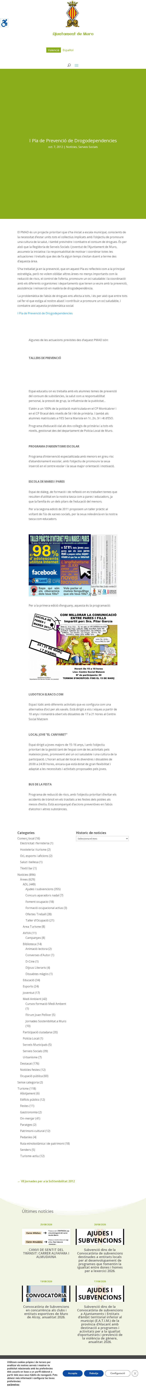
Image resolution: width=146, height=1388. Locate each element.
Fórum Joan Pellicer (38, 1015)
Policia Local (31, 1038)
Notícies (71, 147)
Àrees (24, 879)
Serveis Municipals (35, 1045)
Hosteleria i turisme (33, 850)
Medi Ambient (32, 999)
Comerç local (25, 838)
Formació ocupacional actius (44, 908)
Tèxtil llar (26, 868)
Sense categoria (28, 1082)
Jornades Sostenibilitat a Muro (45, 1021)
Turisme (23, 1089)
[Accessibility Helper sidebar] (4, 23)
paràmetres (13, 1384)
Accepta (72, 1373)
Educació (28, 980)
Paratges (26, 1125)
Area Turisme (32, 927)
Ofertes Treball (35, 914)
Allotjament (27, 1093)
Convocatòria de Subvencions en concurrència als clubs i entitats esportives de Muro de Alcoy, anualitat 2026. (46, 1311)
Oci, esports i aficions (34, 856)
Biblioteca (29, 944)
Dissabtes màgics (37, 974)
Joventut (28, 993)
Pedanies (26, 1137)
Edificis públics (29, 1100)
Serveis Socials (88, 147)
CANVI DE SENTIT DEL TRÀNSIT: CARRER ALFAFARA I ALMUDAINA (46, 1253)
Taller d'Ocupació (37, 920)
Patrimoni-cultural (32, 1131)
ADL (25, 884)
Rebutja (93, 1373)
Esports (28, 986)
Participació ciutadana (37, 1032)
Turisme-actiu (29, 1156)
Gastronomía (29, 1112)
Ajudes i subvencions (39, 889)
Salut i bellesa (29, 862)
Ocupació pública (31, 1076)
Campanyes (33, 938)
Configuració (117, 1373)
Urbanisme (30, 1057)
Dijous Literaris (35, 968)
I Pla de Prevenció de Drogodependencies (45, 313)
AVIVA (27, 933)
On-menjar (27, 1118)
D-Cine (30, 961)
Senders (25, 1150)
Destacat (26, 1063)
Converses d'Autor (37, 955)
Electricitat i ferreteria (34, 843)
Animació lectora (36, 949)
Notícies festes (30, 1070)
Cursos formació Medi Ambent (45, 1004)
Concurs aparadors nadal (42, 895)
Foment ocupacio (36, 902)
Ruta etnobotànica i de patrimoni (42, 1143)
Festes (24, 1106)
